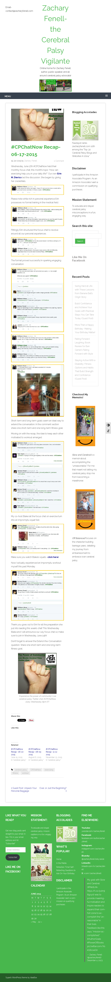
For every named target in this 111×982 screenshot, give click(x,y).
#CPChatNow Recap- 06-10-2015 (17, 752)
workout (25, 773)
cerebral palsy (21, 770)
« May (33, 922)
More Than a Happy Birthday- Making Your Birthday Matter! (85, 329)
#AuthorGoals (94, 939)
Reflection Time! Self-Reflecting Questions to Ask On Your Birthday (65, 870)
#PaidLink (92, 887)
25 (41, 914)
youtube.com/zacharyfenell (93, 831)
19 (44, 910)
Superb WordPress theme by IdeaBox (21, 977)
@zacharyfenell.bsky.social (93, 859)
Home (58, 859)
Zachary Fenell (30, 161)
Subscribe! (12, 857)
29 (32, 918)
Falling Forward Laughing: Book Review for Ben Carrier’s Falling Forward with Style (84, 346)
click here (53, 557)
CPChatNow (36, 770)
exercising (49, 770)
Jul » (40, 922)
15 (32, 910)
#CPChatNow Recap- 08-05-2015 (35, 752)
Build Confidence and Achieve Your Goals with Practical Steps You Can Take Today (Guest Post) (84, 311)
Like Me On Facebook (79, 258)
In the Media (61, 863)
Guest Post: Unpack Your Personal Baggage (24, 789)
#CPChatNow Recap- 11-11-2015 (52, 752)
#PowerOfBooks (95, 942)
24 (38, 914)
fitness (15, 773)
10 (38, 906)
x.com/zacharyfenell (92, 873)
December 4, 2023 (95, 960)
